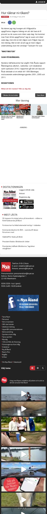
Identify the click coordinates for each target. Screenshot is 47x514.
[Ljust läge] (37, 368)
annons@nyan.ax (26, 268)
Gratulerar (5, 347)
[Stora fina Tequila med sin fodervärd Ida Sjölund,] (23, 500)
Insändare (5, 17)
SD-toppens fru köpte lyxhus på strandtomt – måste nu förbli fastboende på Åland (22, 219)
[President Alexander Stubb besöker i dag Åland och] (23, 439)
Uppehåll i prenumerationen (12, 329)
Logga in (41, 2)
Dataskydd (17, 362)
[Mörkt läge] (43, 368)
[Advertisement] (23, 152)
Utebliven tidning (8, 327)
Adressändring (7, 332)
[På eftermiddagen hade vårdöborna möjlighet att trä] (23, 424)
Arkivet (22, 193)
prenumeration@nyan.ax (24, 273)
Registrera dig (24, 197)
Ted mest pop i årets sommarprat (38, 117)
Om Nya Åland (7, 362)
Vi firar (4, 357)
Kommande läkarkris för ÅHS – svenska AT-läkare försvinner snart (20, 231)
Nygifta (4, 354)
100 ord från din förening (11, 342)
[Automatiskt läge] (32, 368)
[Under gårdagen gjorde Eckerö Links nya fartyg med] (23, 469)
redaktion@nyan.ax (26, 265)
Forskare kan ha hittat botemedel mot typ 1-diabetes (21, 225)
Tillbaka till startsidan (10, 95)
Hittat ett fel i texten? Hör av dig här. (16, 89)
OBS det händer (8, 324)
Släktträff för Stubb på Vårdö (12, 237)
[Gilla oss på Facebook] (23, 303)
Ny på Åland (6, 349)
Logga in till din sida (26, 190)
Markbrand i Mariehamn (20, 117)
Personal (5, 319)
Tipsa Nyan (40, 95)
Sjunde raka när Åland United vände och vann (8, 118)
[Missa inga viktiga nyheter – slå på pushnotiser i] (23, 485)
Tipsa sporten (7, 337)
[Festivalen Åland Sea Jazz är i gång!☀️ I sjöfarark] (23, 409)
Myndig (4, 339)
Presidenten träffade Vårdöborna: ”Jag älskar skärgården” (18, 247)
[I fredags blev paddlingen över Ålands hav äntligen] (23, 394)
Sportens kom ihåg (9, 334)
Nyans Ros (6, 352)
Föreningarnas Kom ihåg (11, 344)
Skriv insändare (7, 321)
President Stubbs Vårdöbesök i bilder (16, 241)
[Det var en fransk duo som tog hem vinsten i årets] (23, 454)
